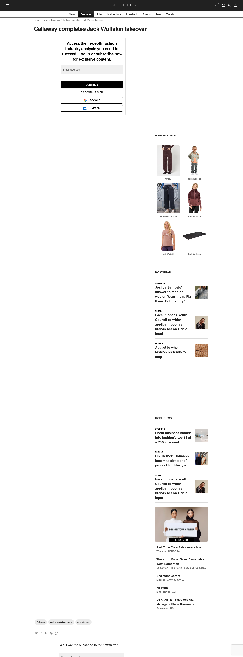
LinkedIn (94, 108)
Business (55, 20)
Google (95, 100)
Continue (92, 84)
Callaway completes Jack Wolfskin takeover (83, 20)
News (45, 20)
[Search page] (230, 5)
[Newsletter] (224, 5)
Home (37, 20)
